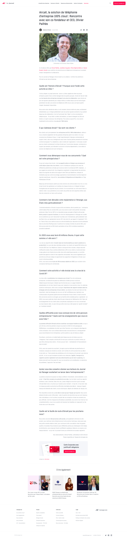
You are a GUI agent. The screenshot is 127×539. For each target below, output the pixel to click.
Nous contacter (19, 520)
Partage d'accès (39, 518)
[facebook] (108, 535)
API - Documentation (20, 523)
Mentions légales (79, 520)
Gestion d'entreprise (78, 3)
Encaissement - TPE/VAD (41, 523)
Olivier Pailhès (55, 68)
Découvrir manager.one (119, 3)
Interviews (86, 3)
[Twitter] (81, 30)
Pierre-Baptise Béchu (76, 68)
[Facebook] (84, 30)
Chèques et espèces (40, 525)
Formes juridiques (60, 515)
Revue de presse (59, 523)
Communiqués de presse (61, 520)
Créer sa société (59, 512)
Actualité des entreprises (44, 3)
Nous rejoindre (19, 518)
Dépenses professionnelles (66, 3)
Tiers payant (39, 515)
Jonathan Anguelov (65, 68)
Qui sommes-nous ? (20, 512)
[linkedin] (111, 535)
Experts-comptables (40, 512)
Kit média (66, 523)
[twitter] (105, 535)
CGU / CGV (78, 512)
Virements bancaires (40, 520)
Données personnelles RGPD (82, 515)
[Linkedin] (87, 30)
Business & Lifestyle (55, 3)
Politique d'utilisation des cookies (83, 518)
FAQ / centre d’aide (60, 518)
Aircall (45, 70)
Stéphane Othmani (47, 30)
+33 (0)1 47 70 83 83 (97, 535)
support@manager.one (87, 535)
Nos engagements (20, 515)
